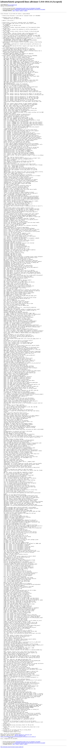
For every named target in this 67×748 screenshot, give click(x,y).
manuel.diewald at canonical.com (23, 734)
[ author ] (25, 10)
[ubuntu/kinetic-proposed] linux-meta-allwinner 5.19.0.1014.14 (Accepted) (29, 9)
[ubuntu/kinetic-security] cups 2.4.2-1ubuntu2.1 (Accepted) (28, 8)
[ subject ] (21, 10)
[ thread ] (17, 10)
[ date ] (13, 10)
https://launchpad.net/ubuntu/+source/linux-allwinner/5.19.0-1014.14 (18, 736)
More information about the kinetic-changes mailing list (12, 746)
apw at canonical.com (12, 4)
